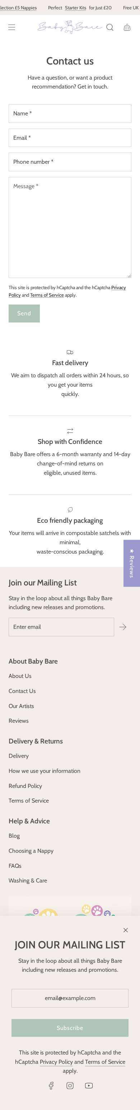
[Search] (109, 27)
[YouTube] (88, 1085)
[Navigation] (11, 27)
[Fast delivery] (70, 382)
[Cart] (127, 27)
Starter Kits (73, 7)
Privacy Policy (56, 1061)
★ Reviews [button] (132, 563)
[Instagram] (70, 1085)
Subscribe (70, 1027)
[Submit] (122, 627)
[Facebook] (51, 1085)
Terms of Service (47, 295)
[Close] (125, 930)
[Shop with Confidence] (70, 455)
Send (24, 313)
